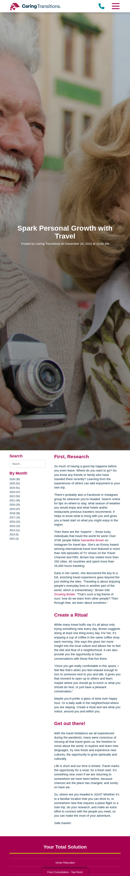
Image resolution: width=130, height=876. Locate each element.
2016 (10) (14, 521)
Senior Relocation (65, 862)
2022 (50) (14, 496)
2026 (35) (14, 479)
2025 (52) (14, 483)
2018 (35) (14, 513)
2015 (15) (14, 526)
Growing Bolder (64, 594)
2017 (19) (14, 517)
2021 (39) (14, 500)
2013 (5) (14, 534)
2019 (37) (14, 509)
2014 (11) (14, 530)
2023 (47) (14, 492)
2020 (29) (14, 504)
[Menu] (115, 6)
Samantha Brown (92, 540)
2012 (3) (14, 538)
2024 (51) (14, 487)
